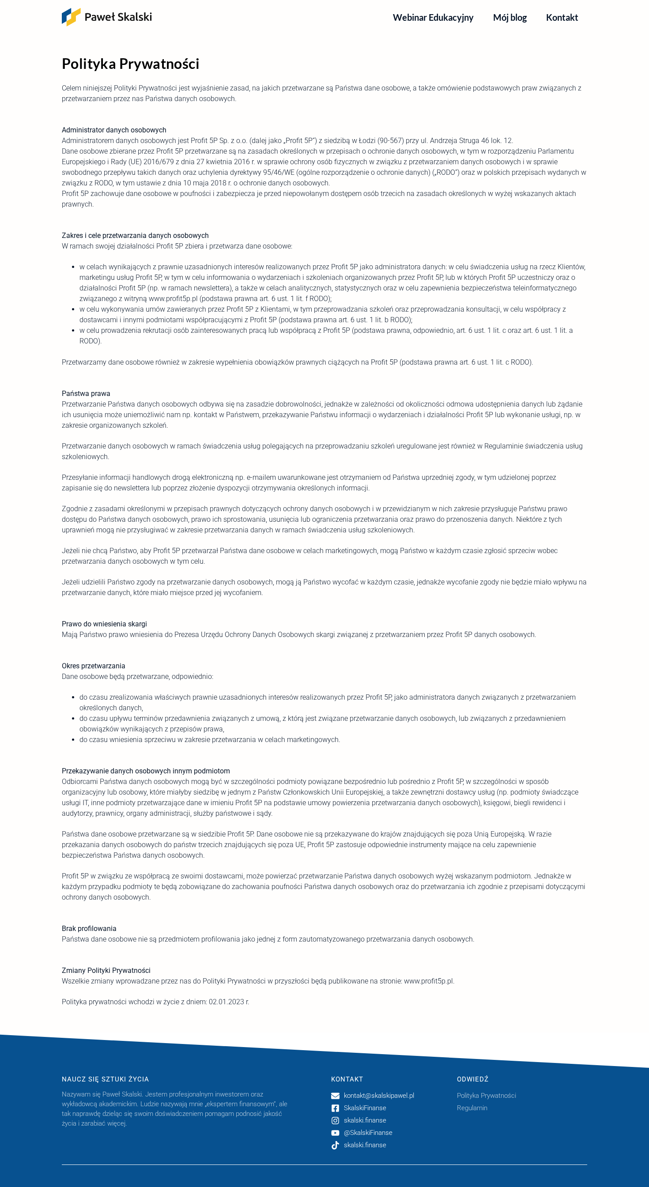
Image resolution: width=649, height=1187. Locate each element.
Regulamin (472, 1108)
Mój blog (510, 17)
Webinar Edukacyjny (433, 17)
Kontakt (562, 17)
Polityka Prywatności (486, 1096)
